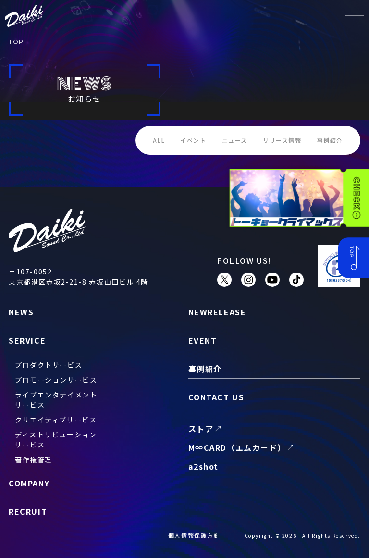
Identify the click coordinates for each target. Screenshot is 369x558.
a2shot (203, 466)
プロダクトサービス (48, 365)
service (27, 340)
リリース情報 (282, 140)
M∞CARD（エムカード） (237, 447)
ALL (159, 140)
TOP (16, 41)
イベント (193, 140)
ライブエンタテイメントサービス (56, 399)
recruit (28, 511)
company (29, 483)
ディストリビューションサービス (56, 439)
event (202, 340)
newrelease (217, 312)
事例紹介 (330, 140)
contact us (216, 397)
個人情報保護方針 (194, 535)
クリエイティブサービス (56, 419)
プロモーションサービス (56, 379)
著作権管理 (33, 459)
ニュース (234, 140)
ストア (201, 428)
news (21, 312)
